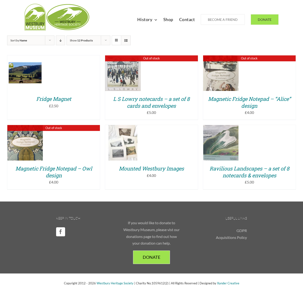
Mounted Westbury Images (151, 168)
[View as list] (125, 40)
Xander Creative (228, 283)
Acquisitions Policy (231, 237)
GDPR (241, 230)
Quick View (28, 76)
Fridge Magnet (53, 98)
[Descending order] (60, 40)
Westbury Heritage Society (115, 283)
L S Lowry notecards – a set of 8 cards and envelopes (151, 102)
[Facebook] (60, 231)
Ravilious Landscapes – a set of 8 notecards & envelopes (249, 172)
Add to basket (25, 71)
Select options (123, 141)
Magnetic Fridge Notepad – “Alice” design (249, 102)
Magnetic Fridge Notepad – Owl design (53, 172)
